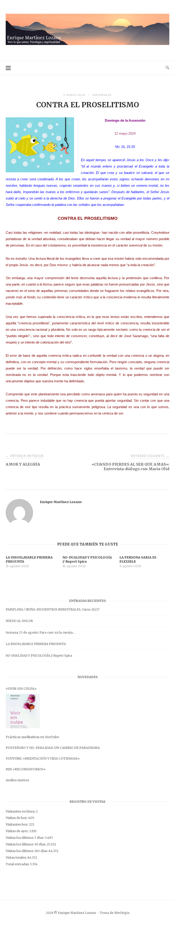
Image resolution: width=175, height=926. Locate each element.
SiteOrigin (121, 913)
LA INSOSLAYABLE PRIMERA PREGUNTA (36, 644)
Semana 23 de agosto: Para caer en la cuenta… (40, 633)
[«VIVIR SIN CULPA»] (23, 711)
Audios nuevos (17, 780)
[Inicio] (87, 44)
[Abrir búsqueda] (167, 68)
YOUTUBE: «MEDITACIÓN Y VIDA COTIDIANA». (43, 758)
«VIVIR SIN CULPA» (21, 689)
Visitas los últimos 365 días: (27, 851)
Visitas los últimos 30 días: (26, 844)
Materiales (102, 95)
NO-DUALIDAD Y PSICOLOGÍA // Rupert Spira (39, 656)
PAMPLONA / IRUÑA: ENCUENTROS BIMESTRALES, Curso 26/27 (52, 609)
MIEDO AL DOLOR (19, 621)
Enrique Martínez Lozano (61, 502)
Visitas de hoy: (17, 818)
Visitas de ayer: (17, 831)
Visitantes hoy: (17, 824)
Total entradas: (18, 864)
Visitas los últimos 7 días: (25, 838)
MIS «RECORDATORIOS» (26, 769)
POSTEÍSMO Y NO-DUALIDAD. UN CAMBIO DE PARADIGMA (53, 748)
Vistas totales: (16, 857)
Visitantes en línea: (21, 811)
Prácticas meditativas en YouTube (32, 737)
